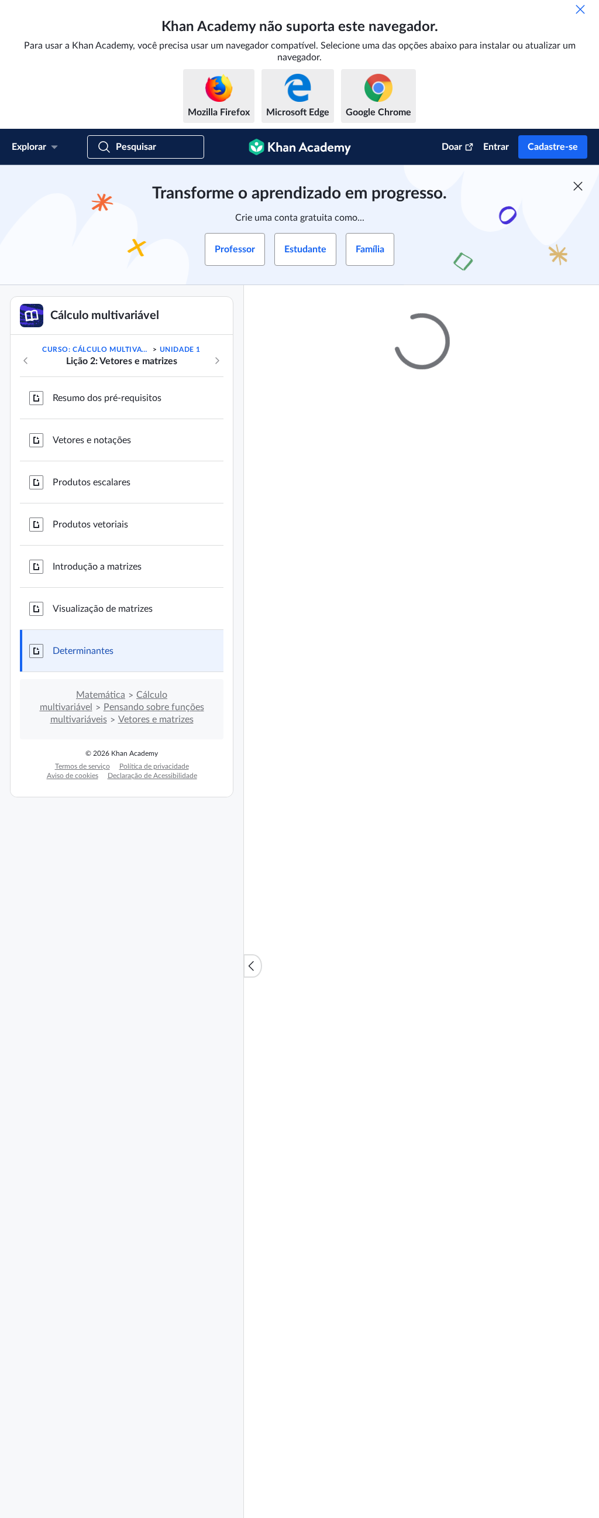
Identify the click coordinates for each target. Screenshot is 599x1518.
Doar (452, 147)
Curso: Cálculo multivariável (96, 349)
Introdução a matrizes (97, 566)
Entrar (496, 147)
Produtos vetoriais (90, 524)
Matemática (100, 695)
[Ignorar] (580, 9)
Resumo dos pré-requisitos (107, 398)
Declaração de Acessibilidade (152, 775)
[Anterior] (26, 361)
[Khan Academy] (300, 147)
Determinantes (83, 651)
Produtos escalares (91, 482)
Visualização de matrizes (103, 609)
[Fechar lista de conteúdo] (252, 966)
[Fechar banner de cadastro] (578, 186)
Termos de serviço (82, 766)
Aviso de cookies (72, 775)
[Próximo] (217, 361)
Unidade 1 (180, 349)
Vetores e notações (92, 440)
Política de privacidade (154, 766)
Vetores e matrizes (156, 719)
